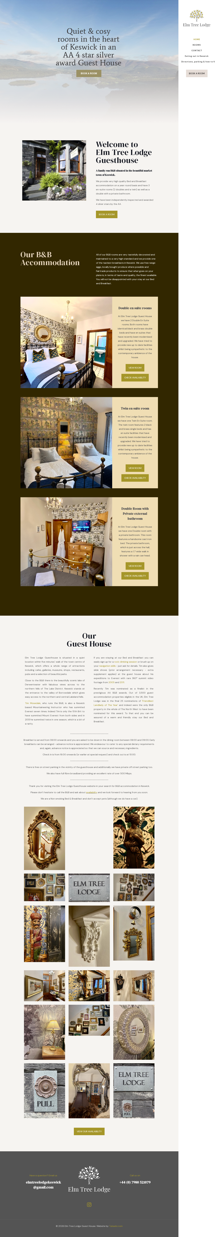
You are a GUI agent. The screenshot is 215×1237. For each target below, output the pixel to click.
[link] (54, 170)
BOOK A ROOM (197, 73)
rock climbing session (125, 661)
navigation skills (107, 665)
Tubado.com (116, 1226)
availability (91, 792)
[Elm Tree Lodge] (196, 18)
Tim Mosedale (33, 703)
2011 (122, 682)
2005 (112, 682)
